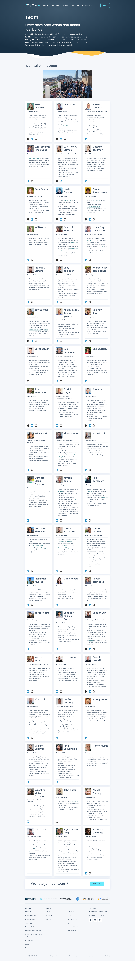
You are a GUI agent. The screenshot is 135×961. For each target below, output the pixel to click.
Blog (69, 923)
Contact (107, 956)
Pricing (27, 948)
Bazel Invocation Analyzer (33, 930)
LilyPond (37, 548)
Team (48, 911)
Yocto (91, 640)
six (61, 251)
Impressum (91, 956)
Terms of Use (73, 956)
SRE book (37, 849)
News (69, 915)
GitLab (75, 499)
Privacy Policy (54, 956)
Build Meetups (72, 930)
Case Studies (71, 911)
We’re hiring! (97, 883)
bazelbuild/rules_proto (93, 206)
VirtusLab (69, 541)
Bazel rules (73, 242)
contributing (96, 200)
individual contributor (64, 126)
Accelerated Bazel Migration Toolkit (33, 935)
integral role (67, 200)
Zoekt (42, 548)
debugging (90, 240)
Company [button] (65, 5)
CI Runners (28, 923)
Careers (48, 919)
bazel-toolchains (63, 455)
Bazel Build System (37, 545)
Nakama (89, 491)
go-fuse (47, 548)
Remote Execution (30, 915)
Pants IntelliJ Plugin (64, 548)
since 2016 (75, 801)
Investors (49, 915)
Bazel (71, 248)
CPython (76, 248)
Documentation (72, 927)
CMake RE (28, 911)
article (31, 851)
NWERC (101, 246)
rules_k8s (61, 457)
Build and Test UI (30, 927)
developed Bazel (34, 158)
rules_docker (72, 455)
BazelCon (39, 120)
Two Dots (105, 497)
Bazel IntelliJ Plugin (64, 546)
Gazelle (46, 329)
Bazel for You (29, 940)
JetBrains (61, 541)
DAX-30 (60, 491)
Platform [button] (45, 5)
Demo (105, 5)
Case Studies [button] (55, 5)
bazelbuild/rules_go (35, 329)
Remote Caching (30, 919)
